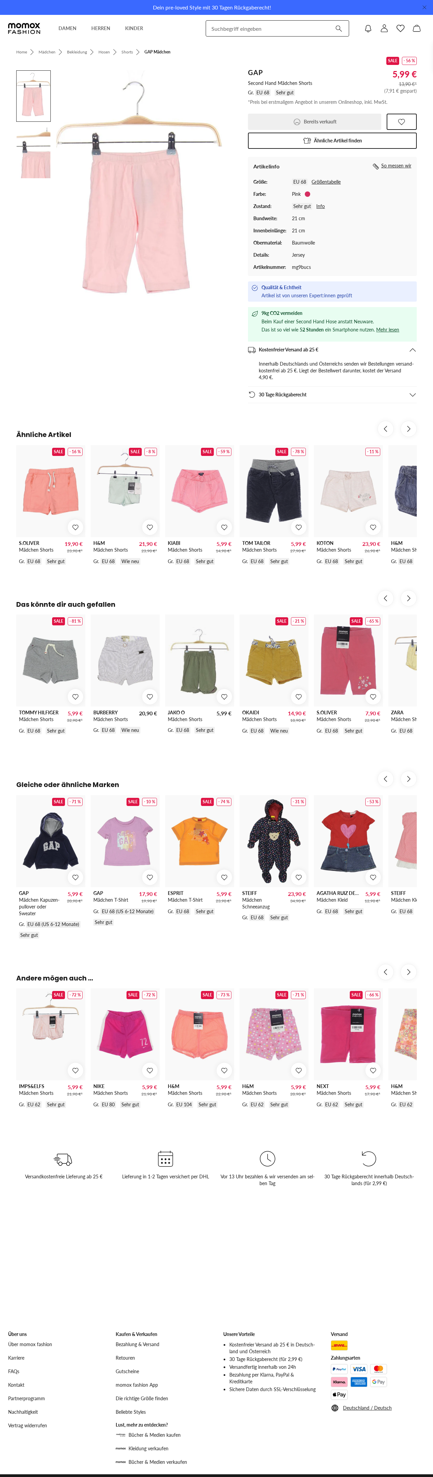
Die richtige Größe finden (142, 1398)
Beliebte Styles (131, 1412)
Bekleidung (77, 51)
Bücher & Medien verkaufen (158, 1462)
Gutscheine (127, 1371)
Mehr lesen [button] (387, 329)
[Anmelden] (384, 28)
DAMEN (67, 28)
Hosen (104, 51)
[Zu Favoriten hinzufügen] (402, 122)
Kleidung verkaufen (148, 1448)
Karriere (16, 1358)
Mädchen (47, 51)
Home (21, 51)
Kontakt (16, 1385)
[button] (332, 141)
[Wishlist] (400, 28)
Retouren (125, 1358)
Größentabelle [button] (326, 182)
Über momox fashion (30, 1344)
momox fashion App (137, 1385)
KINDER (134, 28)
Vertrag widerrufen (27, 1425)
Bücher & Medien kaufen (155, 1435)
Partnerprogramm (26, 1398)
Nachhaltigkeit (23, 1412)
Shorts (127, 51)
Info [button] (320, 206)
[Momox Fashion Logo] (24, 28)
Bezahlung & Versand (137, 1344)
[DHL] (339, 1345)
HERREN (100, 28)
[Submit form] (338, 28)
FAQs (13, 1371)
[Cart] (417, 28)
